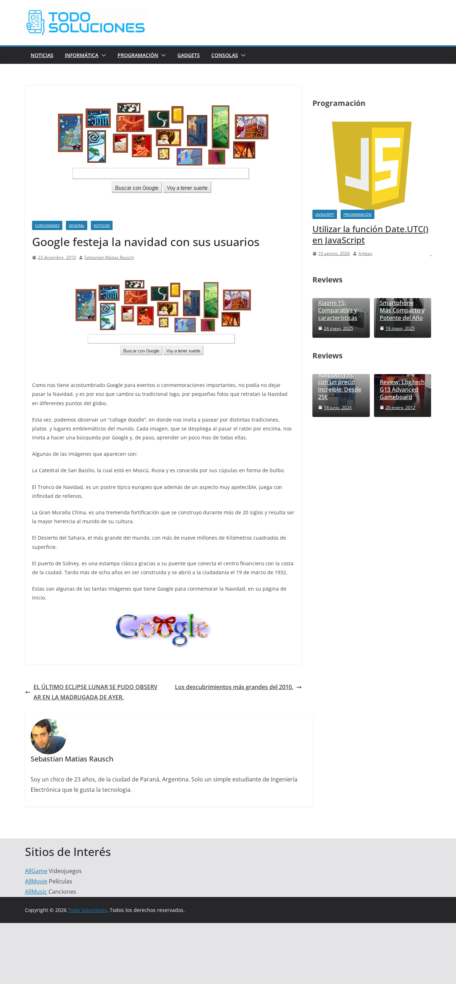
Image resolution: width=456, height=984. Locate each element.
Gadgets (188, 55)
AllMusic (36, 892)
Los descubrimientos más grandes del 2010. (234, 687)
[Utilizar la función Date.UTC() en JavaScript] (371, 126)
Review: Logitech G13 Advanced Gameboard (402, 389)
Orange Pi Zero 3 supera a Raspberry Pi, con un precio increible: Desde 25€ (340, 378)
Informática (81, 55)
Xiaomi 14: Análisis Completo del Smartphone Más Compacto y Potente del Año (402, 299)
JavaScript (324, 214)
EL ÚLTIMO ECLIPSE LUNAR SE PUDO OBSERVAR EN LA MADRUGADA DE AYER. (95, 692)
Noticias (42, 55)
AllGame (36, 871)
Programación (138, 55)
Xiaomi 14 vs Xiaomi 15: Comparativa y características (337, 306)
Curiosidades (47, 225)
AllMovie (36, 881)
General (76, 225)
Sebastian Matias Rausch (109, 257)
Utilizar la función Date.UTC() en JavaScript (370, 234)
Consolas (224, 55)
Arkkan (365, 253)
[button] (102, 55)
